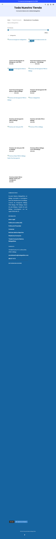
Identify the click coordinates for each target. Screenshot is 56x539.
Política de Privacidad (15, 226)
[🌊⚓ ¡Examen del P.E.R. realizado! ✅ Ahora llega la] (12, 456)
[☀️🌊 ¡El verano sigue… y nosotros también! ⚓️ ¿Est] (12, 329)
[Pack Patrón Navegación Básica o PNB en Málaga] (17, 77)
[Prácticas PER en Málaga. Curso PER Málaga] (38, 136)
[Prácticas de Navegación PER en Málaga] (38, 77)
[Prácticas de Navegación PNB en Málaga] (17, 107)
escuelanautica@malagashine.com (18, 255)
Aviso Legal (12, 219)
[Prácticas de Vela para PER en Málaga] (17, 136)
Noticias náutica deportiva (16, 232)
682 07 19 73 (12, 258)
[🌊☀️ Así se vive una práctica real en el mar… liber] (25, 441)
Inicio (9, 20)
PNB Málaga (12, 205)
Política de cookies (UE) (15, 222)
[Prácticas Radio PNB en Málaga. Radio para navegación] (17, 165)
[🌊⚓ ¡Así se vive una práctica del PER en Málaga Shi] (18, 318)
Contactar (11, 229)
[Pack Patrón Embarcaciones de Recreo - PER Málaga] (38, 48)
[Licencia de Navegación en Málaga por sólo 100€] (17, 48)
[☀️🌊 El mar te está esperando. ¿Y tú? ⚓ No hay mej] (25, 324)
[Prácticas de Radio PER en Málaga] (38, 107)
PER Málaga (19, 205)
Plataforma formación (15, 235)
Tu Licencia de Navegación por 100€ (28, 1)
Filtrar (46, 32)
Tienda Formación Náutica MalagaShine (16, 240)
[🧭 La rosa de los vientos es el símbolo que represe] (18, 455)
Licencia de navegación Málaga (18, 202)
